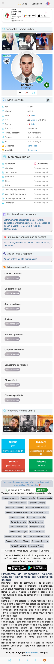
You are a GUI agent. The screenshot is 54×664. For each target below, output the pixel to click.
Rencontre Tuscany (40, 541)
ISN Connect (32, 652)
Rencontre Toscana (13, 536)
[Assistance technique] (44, 660)
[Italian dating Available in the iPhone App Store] (17, 566)
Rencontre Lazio (41, 512)
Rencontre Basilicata (17, 503)
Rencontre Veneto (35, 546)
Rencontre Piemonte (18, 527)
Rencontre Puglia (37, 527)
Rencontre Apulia (44, 498)
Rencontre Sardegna (18, 531)
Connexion (37, 3)
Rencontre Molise (36, 522)
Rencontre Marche (18, 522)
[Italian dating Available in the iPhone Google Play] (37, 566)
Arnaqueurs (22, 550)
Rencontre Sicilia (37, 531)
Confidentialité (10, 558)
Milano (34, 120)
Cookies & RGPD (12, 555)
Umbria (42, 119)
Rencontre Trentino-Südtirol (17, 541)
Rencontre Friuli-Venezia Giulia (19, 512)
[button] (3, 3)
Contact (31, 561)
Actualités (10, 550)
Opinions (44, 550)
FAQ (39, 561)
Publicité (26, 555)
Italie (33, 115)
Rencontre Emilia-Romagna (37, 507)
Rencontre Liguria (16, 517)
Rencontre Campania (14, 507)
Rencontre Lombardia (36, 517)
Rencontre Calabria (37, 503)
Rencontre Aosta (28, 498)
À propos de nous (40, 555)
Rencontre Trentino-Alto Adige (36, 536)
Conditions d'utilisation (30, 558)
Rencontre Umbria (18, 546)
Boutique (34, 550)
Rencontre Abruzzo (10, 498)
